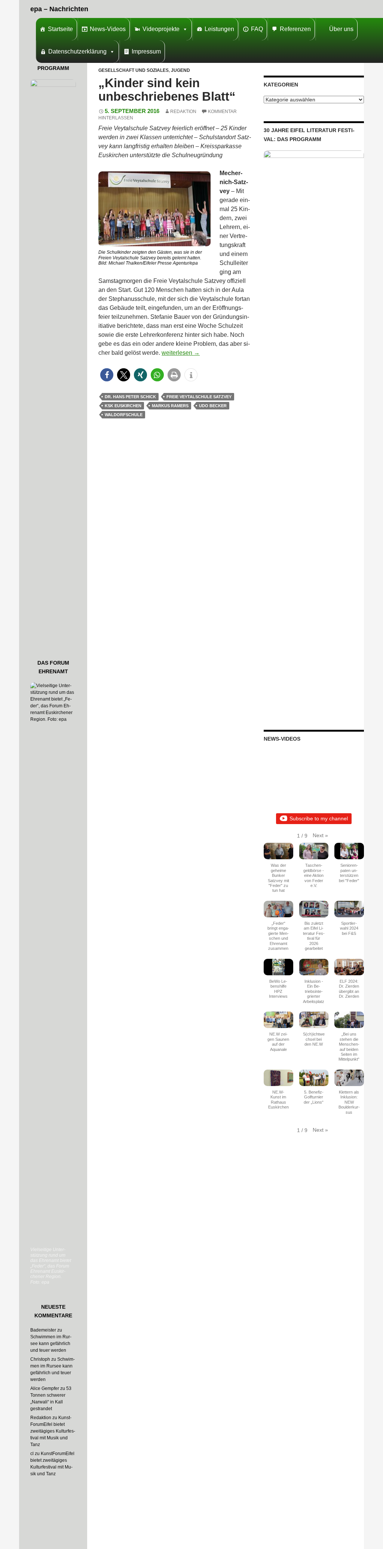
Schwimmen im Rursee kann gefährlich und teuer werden (50, 1343)
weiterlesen (181, 353)
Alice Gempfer (44, 1388)
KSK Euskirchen (123, 405)
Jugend (180, 70)
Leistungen (219, 29)
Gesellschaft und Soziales (133, 70)
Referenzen (295, 29)
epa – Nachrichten (59, 9)
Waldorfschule (124, 414)
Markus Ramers (170, 405)
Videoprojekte (161, 29)
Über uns (341, 29)
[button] (106, 374)
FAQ (257, 29)
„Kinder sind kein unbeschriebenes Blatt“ (167, 89)
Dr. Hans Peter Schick (130, 396)
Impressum (146, 51)
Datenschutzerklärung (77, 51)
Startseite (60, 29)
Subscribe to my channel (318, 818)
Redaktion (183, 111)
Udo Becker (213, 405)
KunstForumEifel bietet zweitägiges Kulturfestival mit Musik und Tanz (52, 1431)
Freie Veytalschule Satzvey (199, 396)
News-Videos (108, 29)
